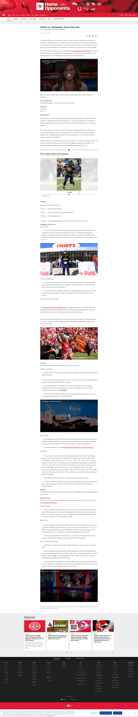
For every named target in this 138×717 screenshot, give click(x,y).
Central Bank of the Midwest (81, 51)
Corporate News (20, 672)
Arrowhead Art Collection (81, 678)
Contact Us (81, 665)
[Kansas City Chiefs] (69, 705)
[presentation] (113, 652)
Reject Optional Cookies (105, 713)
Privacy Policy (50, 715)
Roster (6, 665)
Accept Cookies (117, 713)
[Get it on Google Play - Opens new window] (73, 700)
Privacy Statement (80, 669)
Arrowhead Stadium (99, 691)
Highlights (34, 669)
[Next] (79, 192)
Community (34, 679)
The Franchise (34, 665)
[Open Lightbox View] (69, 178)
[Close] (135, 713)
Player (48, 667)
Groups (115, 669)
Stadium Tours (99, 680)
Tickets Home (115, 665)
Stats (6, 674)
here (55, 555)
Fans (49, 674)
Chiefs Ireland (130, 673)
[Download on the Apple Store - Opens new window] (63, 699)
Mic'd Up (34, 674)
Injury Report (6, 669)
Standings (6, 672)
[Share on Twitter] (90, 37)
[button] (69, 75)
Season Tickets (115, 667)
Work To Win (34, 667)
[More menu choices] (47, 15)
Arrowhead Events (115, 682)
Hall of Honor (6, 682)
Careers (80, 667)
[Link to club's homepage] (4, 15)
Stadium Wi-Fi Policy (81, 672)
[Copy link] (96, 36)
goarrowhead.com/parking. (48, 502)
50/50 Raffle (98, 667)
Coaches (6, 676)
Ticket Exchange (115, 687)
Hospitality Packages (115, 685)
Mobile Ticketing (115, 674)
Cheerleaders (34, 676)
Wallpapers (99, 672)
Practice (48, 669)
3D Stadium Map (99, 678)
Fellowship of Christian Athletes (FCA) (54, 307)
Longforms (20, 667)
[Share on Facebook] (87, 37)
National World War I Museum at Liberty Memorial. (78, 447)
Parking (115, 672)
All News (20, 665)
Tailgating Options (115, 680)
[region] (69, 713)
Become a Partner (80, 684)
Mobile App (99, 669)
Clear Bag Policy (99, 686)
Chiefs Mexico (130, 668)
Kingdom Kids (99, 665)
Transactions (6, 667)
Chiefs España (130, 670)
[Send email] (93, 37)
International (20, 669)
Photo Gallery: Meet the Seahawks (54, 154)
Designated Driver (98, 688)
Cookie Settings (93, 713)
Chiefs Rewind (34, 672)
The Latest (34, 685)
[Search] (118, 15)
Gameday (48, 665)
